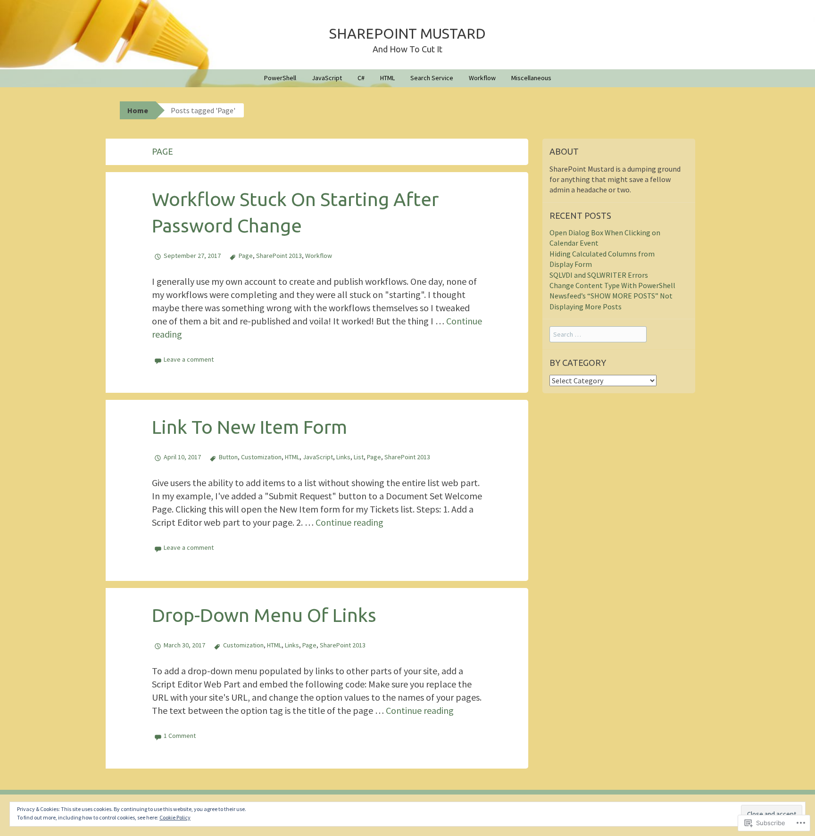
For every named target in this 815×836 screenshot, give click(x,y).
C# (361, 78)
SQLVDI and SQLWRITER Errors (598, 275)
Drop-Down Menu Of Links (264, 615)
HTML (387, 78)
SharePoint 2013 (279, 255)
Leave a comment (189, 359)
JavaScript (327, 78)
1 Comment (180, 735)
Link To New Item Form (249, 427)
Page (246, 255)
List (359, 457)
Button (228, 457)
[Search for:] (598, 334)
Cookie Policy (175, 817)
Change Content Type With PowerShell (612, 285)
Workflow (482, 78)
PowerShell (280, 78)
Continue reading (349, 522)
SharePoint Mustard (407, 33)
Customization (261, 457)
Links (343, 457)
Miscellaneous (531, 78)
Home (137, 110)
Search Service (431, 78)
